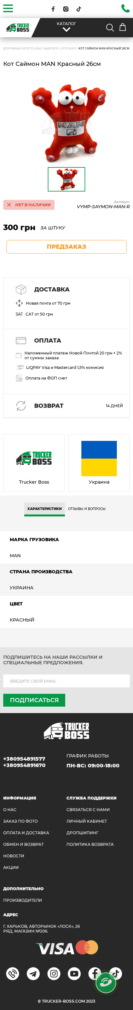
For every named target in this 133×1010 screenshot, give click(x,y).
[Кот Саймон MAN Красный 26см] (66, 123)
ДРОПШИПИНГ (82, 832)
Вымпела (51, 48)
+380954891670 (24, 765)
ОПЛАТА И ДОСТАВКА (26, 832)
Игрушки (68, 48)
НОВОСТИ (13, 856)
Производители (22, 900)
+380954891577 (24, 759)
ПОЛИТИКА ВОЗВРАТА (90, 844)
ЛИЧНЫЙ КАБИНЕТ (86, 821)
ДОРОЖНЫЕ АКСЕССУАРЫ (22, 48)
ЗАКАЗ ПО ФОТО (20, 821)
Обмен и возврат (23, 844)
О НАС (9, 809)
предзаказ (66, 246)
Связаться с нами (88, 809)
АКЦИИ (11, 867)
